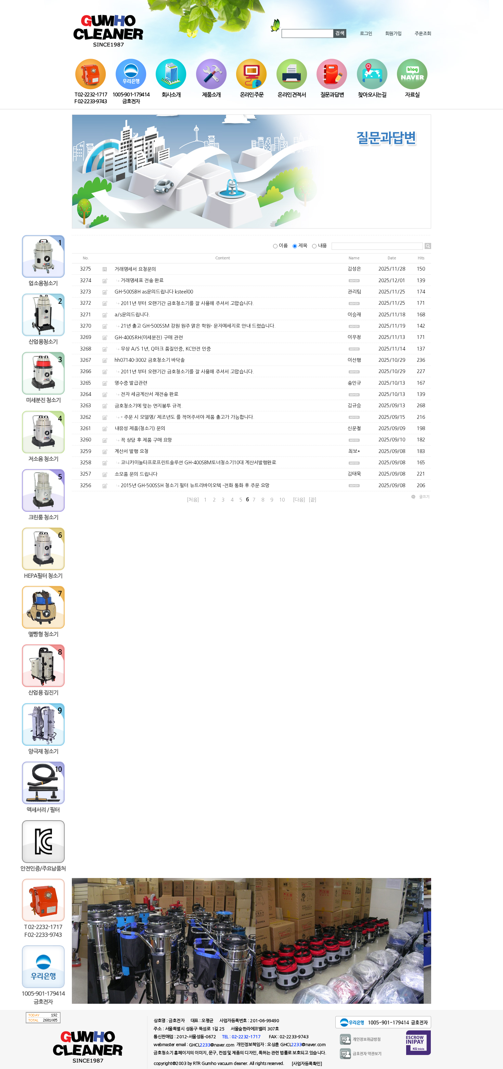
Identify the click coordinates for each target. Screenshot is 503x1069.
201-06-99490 (264, 1020)
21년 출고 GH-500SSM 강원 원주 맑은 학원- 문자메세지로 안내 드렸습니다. (198, 326)
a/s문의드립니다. (132, 314)
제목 (303, 245)
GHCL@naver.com (211, 1045)
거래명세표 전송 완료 (142, 280)
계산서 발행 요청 (132, 451)
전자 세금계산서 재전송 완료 (149, 394)
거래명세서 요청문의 (135, 269)
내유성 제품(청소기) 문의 (140, 428)
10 (282, 499)
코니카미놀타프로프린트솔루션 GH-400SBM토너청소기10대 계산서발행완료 (198, 463)
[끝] (313, 499)
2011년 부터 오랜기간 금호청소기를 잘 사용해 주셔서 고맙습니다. (187, 303)
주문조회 (423, 33)
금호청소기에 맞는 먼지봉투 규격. (148, 405)
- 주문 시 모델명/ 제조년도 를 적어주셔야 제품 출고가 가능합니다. (187, 417)
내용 (322, 245)
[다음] (299, 499)
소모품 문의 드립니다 (136, 474)
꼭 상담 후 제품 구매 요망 (146, 440)
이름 (283, 245)
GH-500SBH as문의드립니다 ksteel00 (154, 291)
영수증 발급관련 (131, 383)
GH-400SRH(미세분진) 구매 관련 (149, 337)
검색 (339, 33)
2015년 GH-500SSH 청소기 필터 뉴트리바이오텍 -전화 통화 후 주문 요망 (195, 485)
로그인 (366, 33)
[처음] (193, 499)
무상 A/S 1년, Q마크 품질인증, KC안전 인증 (166, 348)
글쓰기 (424, 497)
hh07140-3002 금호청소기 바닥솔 (150, 360)
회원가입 (393, 33)
